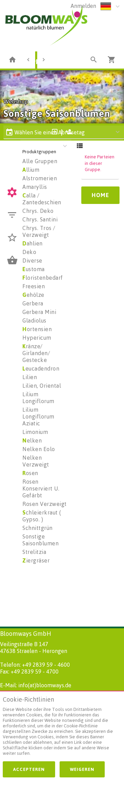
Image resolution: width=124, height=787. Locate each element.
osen (30, 473)
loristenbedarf (42, 277)
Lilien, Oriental (41, 385)
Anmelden (83, 5)
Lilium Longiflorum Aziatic (38, 416)
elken (32, 440)
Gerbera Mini (39, 311)
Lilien (29, 377)
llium (30, 169)
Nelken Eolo (38, 449)
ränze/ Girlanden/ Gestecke (36, 353)
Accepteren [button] (29, 769)
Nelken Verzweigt (35, 461)
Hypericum (36, 337)
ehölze (33, 294)
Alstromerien (39, 178)
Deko (29, 252)
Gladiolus (34, 320)
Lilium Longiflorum (38, 397)
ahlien (32, 243)
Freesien (33, 286)
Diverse (32, 260)
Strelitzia (34, 551)
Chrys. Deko (38, 210)
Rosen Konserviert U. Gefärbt (40, 488)
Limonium (35, 431)
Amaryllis (34, 186)
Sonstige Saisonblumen (40, 540)
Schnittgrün (37, 527)
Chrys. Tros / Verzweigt (38, 231)
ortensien (37, 329)
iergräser (36, 560)
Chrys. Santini (40, 219)
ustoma (33, 269)
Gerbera (32, 303)
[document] (62, 727)
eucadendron (40, 368)
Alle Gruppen (39, 161)
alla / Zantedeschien (41, 199)
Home (100, 195)
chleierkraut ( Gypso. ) (41, 516)
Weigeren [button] (82, 769)
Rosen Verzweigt (44, 503)
